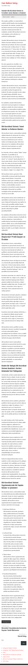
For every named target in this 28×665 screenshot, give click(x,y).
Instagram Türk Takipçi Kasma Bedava (13, 650)
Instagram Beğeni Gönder (10, 648)
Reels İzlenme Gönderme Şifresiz (12, 654)
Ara (3, 640)
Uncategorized (6, 621)
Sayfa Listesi (6, 656)
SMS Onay (5, 661)
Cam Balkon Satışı (10, 3)
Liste (4, 652)
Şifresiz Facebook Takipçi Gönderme (13, 659)
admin (12, 16)
